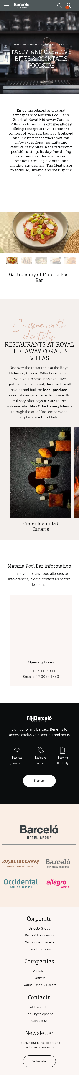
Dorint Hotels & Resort (39, 985)
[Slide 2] (26, 260)
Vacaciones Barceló (39, 942)
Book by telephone (39, 1014)
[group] (39, 640)
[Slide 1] (12, 260)
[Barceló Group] (39, 832)
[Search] (59, 6)
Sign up (39, 780)
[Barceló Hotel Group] (22, 5)
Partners (39, 978)
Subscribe (39, 1061)
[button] (6, 5)
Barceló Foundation (39, 935)
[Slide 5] (70, 260)
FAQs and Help (39, 1007)
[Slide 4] (55, 260)
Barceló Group (39, 928)
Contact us (39, 1021)
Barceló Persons (39, 949)
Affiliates (39, 971)
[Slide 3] (41, 260)
